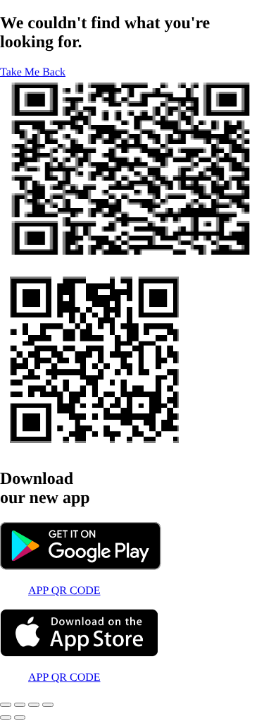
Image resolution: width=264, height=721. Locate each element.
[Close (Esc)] (48, 705)
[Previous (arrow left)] (5, 717)
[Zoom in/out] (5, 705)
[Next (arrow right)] (19, 717)
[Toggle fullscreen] (19, 705)
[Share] (33, 705)
